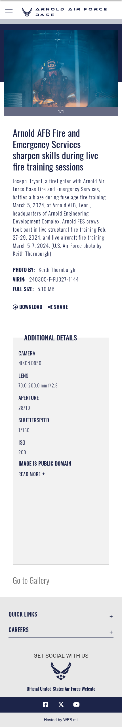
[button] (9, 12)
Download (30, 306)
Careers (19, 630)
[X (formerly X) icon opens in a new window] (61, 704)
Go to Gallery (31, 580)
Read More (30, 474)
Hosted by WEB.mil (61, 719)
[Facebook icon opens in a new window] (45, 704)
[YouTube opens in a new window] (76, 704)
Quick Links (23, 614)
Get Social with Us (61, 656)
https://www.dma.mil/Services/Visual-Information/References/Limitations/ (52, 546)
